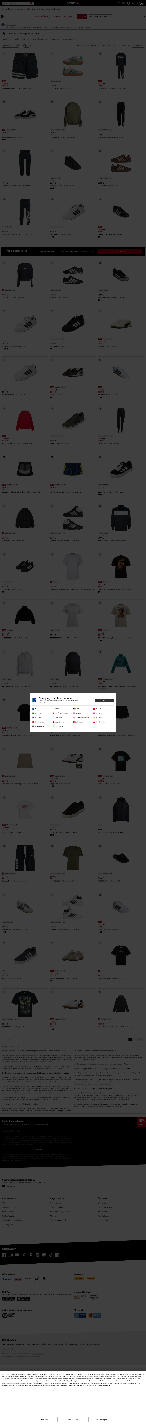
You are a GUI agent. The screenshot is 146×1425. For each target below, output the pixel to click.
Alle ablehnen (73, 1419)
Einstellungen (101, 1419)
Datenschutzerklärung (104, 1385)
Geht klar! (44, 1419)
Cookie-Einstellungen (38, 1385)
